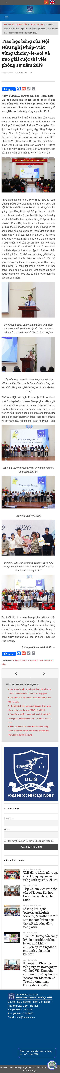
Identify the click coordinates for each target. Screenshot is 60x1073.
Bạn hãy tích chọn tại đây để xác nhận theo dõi (30, 840)
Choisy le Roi (33, 660)
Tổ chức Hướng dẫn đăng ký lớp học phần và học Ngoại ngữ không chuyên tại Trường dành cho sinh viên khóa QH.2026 (40, 945)
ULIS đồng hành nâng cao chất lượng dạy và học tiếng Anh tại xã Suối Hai (40, 876)
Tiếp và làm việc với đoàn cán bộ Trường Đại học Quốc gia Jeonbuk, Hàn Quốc (40, 894)
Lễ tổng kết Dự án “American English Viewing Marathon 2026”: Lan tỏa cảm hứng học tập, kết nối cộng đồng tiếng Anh (40, 918)
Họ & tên (8, 818)
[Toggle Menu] (6, 17)
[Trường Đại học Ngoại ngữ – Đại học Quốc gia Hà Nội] (30, 9)
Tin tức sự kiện (36, 24)
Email (6, 829)
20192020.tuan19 (20, 660)
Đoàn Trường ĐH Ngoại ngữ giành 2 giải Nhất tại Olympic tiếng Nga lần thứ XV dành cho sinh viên (29, 718)
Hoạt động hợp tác (32, 869)
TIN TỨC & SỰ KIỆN (17, 24)
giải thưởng (45, 660)
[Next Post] (44, 673)
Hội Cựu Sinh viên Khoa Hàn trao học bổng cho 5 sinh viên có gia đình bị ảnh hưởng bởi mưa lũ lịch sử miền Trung (28, 730)
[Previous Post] (16, 673)
